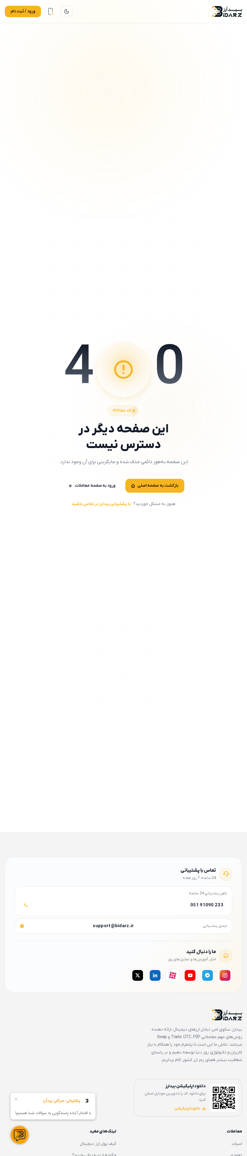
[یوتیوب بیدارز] (190, 975)
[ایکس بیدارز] (137, 975)
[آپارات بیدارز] (172, 975)
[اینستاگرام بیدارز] (225, 975)
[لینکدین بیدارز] (155, 975)
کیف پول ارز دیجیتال (98, 1144)
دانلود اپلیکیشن (187, 1108)
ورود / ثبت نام (23, 11)
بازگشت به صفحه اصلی (158, 485)
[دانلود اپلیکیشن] (51, 11)
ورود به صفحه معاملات (95, 485)
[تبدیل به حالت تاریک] (67, 11)
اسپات (237, 1144)
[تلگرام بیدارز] (207, 975)
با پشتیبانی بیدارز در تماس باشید (101, 504)
